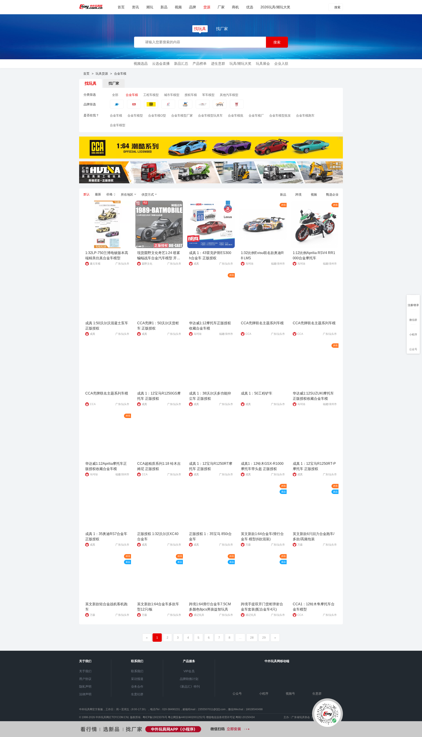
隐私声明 (85, 686)
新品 (163, 7)
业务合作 (137, 686)
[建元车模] (219, 106)
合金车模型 (135, 115)
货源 (206, 7)
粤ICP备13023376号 (155, 717)
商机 (235, 7)
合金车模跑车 (305, 115)
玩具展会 (263, 63)
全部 (115, 95)
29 (264, 637)
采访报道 (137, 679)
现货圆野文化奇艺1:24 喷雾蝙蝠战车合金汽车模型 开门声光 (158, 258)
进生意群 (218, 63)
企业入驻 (281, 63)
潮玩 (149, 7)
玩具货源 (102, 73)
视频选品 (141, 63)
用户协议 (85, 679)
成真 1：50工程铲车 (256, 393)
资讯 (135, 7)
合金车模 (132, 95)
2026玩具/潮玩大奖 (275, 7)
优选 (249, 7)
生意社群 (137, 694)
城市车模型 (171, 95)
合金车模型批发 (280, 115)
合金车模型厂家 (182, 115)
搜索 (336, 7)
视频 (178, 7)
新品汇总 (181, 63)
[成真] (134, 106)
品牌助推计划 (189, 679)
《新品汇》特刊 (189, 686)
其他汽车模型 (229, 95)
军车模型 (208, 95)
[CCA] (151, 106)
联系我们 (137, 671)
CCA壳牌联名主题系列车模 (262, 323)
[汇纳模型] (185, 106)
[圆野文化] (237, 106)
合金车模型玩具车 (210, 115)
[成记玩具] (168, 106)
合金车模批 (235, 115)
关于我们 (85, 671)
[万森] (117, 106)
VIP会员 (189, 671)
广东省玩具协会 (300, 717)
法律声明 (85, 694)
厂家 (221, 7)
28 (252, 637)
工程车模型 (151, 95)
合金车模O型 (157, 115)
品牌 (192, 7)
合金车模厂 (256, 115)
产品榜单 (200, 63)
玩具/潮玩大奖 (240, 63)
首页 (121, 7)
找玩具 (200, 29)
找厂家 (222, 29)
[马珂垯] (202, 106)
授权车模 (191, 95)
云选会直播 (161, 63)
